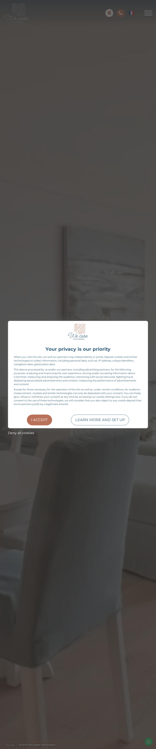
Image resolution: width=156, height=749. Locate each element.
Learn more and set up (100, 420)
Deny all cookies (21, 433)
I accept (39, 420)
